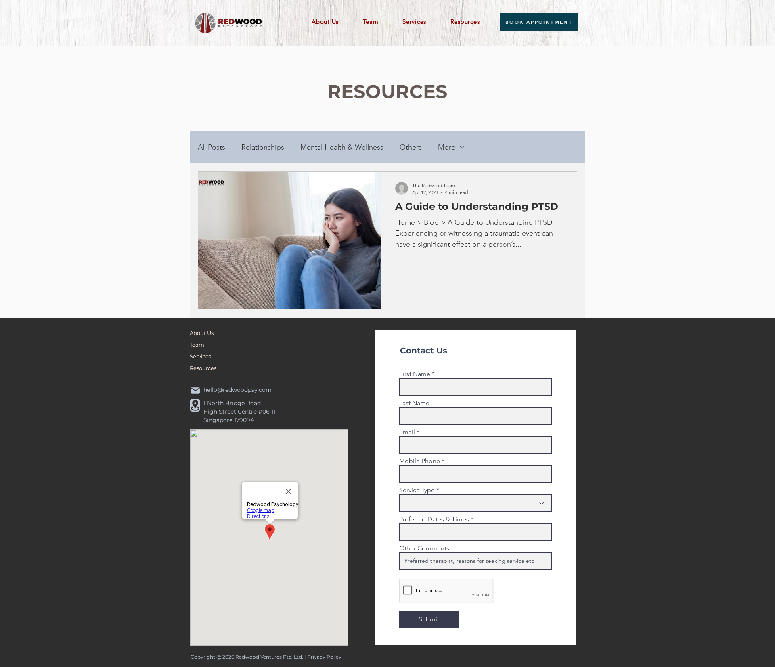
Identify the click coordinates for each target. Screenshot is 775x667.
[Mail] (195, 391)
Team (197, 344)
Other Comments (424, 548)
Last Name (414, 403)
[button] (332, 21)
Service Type (417, 490)
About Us (202, 333)
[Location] (195, 405)
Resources (203, 368)
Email (407, 432)
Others (411, 147)
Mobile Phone (419, 461)
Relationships (262, 147)
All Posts (211, 147)
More (446, 147)
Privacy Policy (324, 657)
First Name (414, 374)
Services (200, 356)
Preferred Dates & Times (434, 519)
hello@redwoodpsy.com (237, 389)
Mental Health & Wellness (341, 147)
